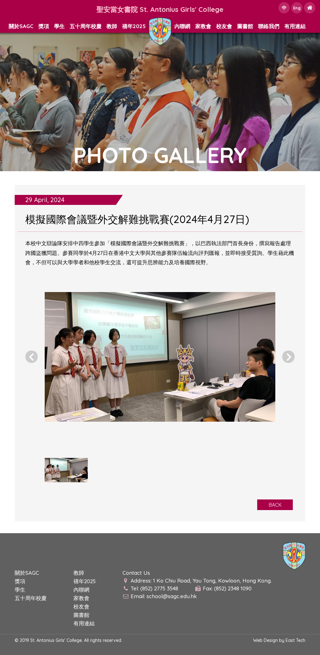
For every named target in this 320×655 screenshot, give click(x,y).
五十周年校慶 (86, 26)
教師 (112, 26)
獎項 (43, 26)
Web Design (265, 640)
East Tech (295, 640)
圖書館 (245, 26)
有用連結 (295, 26)
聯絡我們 (268, 26)
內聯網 (182, 26)
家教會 (203, 26)
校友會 (224, 26)
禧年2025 (134, 26)
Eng (297, 7)
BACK (275, 505)
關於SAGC (21, 26)
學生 (59, 26)
